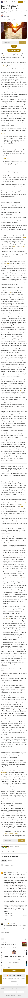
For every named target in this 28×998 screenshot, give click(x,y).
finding (5, 66)
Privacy (13, 988)
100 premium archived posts (13, 833)
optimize (23, 403)
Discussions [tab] (11, 939)
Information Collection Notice (16, 979)
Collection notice (23, 988)
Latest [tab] (6, 939)
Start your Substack (10, 992)
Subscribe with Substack (15, 975)
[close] (24, 951)
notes (11, 802)
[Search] (25, 939)
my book (22, 508)
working (12, 64)
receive (2, 188)
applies (17, 472)
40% (21, 504)
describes (3, 772)
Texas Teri (6, 923)
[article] (14, 945)
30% (22, 506)
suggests (9, 618)
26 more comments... (5, 932)
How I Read (4, 942)
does (14, 246)
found (13, 101)
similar (11, 253)
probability (23, 237)
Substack (8, 995)
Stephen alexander (8, 872)
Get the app (20, 992)
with (10, 115)
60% (26, 503)
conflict (9, 577)
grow (14, 188)
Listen (25, 15)
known (2, 361)
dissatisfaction (18, 577)
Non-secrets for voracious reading (8, 944)
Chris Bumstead (5, 158)
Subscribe (20, 1)
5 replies (7, 919)
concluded (7, 263)
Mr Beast (3, 133)
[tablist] (6, 860)
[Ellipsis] (26, 873)
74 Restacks (17, 846)
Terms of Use (20, 978)
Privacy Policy (14, 981)
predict (23, 246)
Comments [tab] (4, 860)
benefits (8, 188)
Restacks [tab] (10, 860)
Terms (17, 988)
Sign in (25, 1)
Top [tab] (2, 939)
